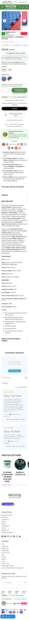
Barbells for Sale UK (20, 473)
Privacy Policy (5, 546)
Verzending (16, 103)
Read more (13, 411)
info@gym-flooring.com (7, 532)
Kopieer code (24, 2)
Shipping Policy (5, 550)
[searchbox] (13, 378)
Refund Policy (5, 548)
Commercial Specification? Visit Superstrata (12, 568)
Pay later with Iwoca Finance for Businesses (15, 125)
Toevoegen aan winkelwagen (20, 90)
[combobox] (21, 387)
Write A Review (14, 371)
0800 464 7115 (5, 530)
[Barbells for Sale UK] (20, 464)
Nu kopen (14, 108)
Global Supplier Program (8, 565)
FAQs (3, 544)
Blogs (3, 555)
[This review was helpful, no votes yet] (20, 419)
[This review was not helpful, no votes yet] (23, 419)
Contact (3, 561)
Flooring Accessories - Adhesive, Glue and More (7, 476)
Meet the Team (5, 563)
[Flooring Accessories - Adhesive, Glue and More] (7, 464)
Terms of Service (6, 552)
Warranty (4, 557)
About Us (4, 559)
